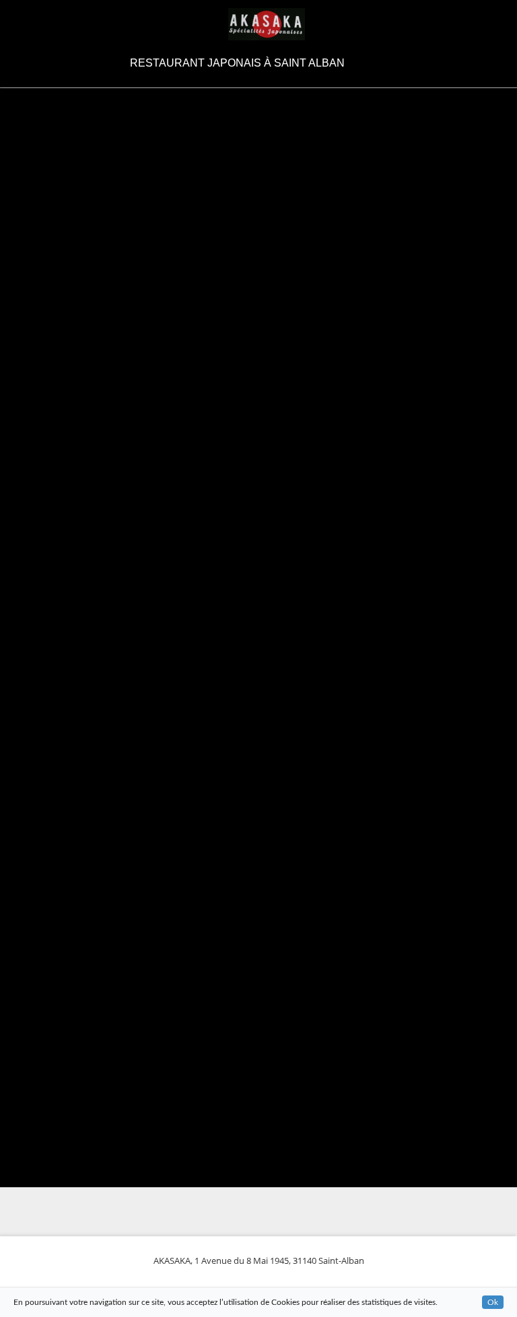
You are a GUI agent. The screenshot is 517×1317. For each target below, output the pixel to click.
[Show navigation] (22, 24)
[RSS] (372, 63)
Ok (492, 1302)
